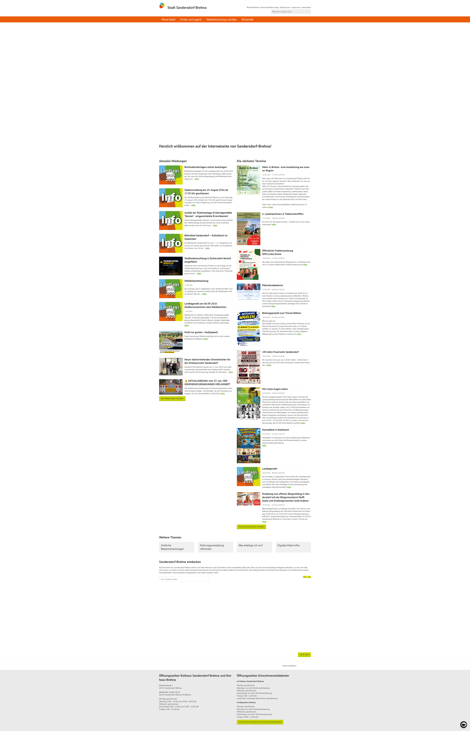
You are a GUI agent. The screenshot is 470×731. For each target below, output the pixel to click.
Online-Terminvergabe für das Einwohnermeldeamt (260, 722)
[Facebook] (302, 665)
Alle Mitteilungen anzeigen (172, 398)
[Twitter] (299, 665)
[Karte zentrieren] (309, 577)
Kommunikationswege (269, 7)
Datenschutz (285, 7)
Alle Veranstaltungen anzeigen (251, 526)
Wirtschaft (247, 19)
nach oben (304, 654)
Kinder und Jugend (190, 19)
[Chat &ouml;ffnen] (463, 724)
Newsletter (306, 7)
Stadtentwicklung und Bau (221, 19)
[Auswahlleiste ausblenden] (305, 577)
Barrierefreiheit (253, 7)
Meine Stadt (168, 19)
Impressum (296, 7)
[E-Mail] (305, 665)
